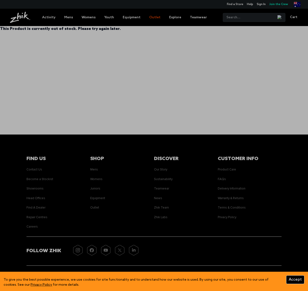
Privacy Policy (41, 285)
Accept (295, 279)
